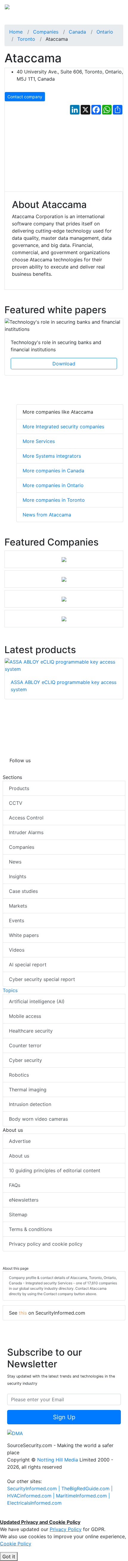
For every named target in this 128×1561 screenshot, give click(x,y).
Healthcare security (31, 1031)
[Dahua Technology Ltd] (64, 598)
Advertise (20, 1141)
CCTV (15, 803)
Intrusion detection (30, 1104)
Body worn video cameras (38, 1119)
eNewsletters (23, 1200)
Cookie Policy (15, 1544)
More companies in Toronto (54, 500)
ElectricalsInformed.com (34, 1503)
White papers (24, 935)
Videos (16, 950)
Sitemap (18, 1215)
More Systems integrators (52, 456)
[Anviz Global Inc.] (64, 618)
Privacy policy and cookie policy (45, 1244)
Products (19, 788)
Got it (8, 1557)
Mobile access (25, 1016)
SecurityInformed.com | (34, 1488)
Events (16, 920)
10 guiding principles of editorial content (54, 1170)
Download (63, 364)
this (23, 1313)
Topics (10, 990)
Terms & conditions (30, 1229)
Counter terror (25, 1045)
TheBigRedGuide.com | (87, 1488)
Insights (17, 876)
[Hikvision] (64, 559)
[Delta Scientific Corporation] (64, 579)
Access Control (26, 818)
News (15, 862)
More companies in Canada (53, 471)
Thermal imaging (27, 1090)
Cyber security (25, 1060)
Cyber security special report (42, 979)
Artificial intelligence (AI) (37, 1001)
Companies (21, 847)
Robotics (19, 1075)
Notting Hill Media (57, 1460)
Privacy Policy (66, 1529)
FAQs (14, 1185)
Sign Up (64, 1417)
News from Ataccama (47, 515)
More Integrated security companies (63, 427)
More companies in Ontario (53, 485)
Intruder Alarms (26, 832)
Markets (18, 906)
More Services (39, 441)
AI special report (27, 965)
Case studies (23, 891)
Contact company (24, 96)
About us (19, 1156)
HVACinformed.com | (31, 1496)
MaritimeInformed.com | (83, 1496)
